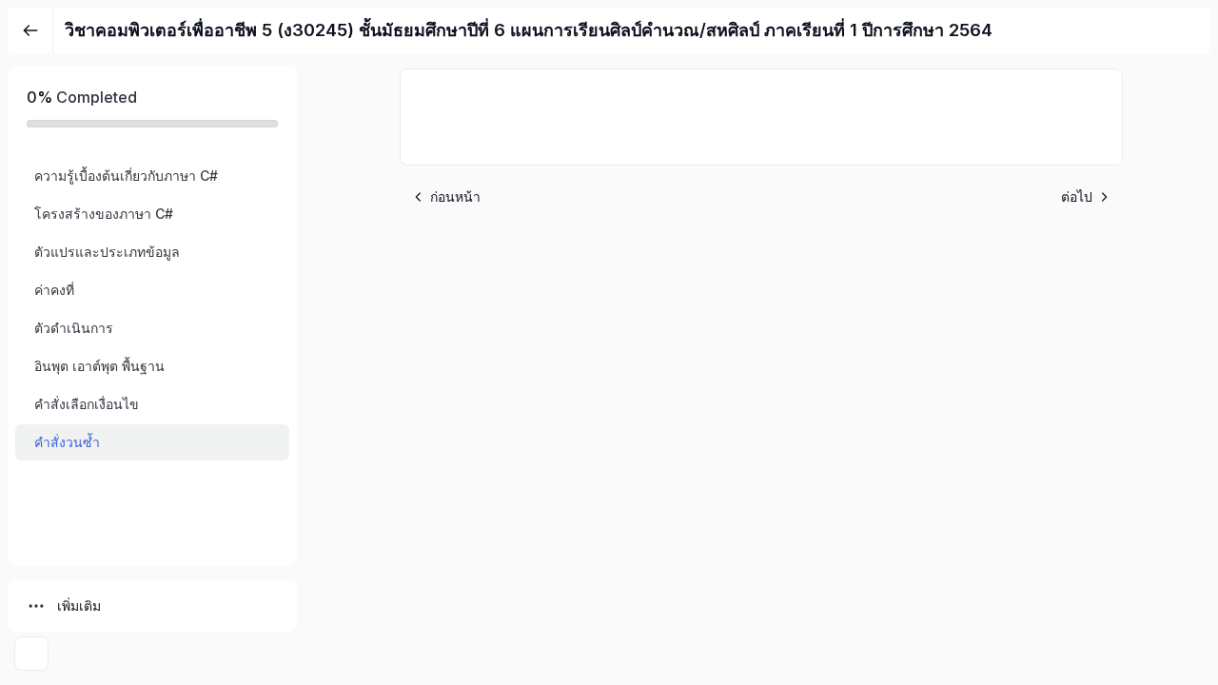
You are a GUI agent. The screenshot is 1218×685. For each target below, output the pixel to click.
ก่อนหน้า (455, 196)
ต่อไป (1076, 196)
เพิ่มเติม (79, 605)
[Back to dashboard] (30, 30)
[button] (152, 176)
